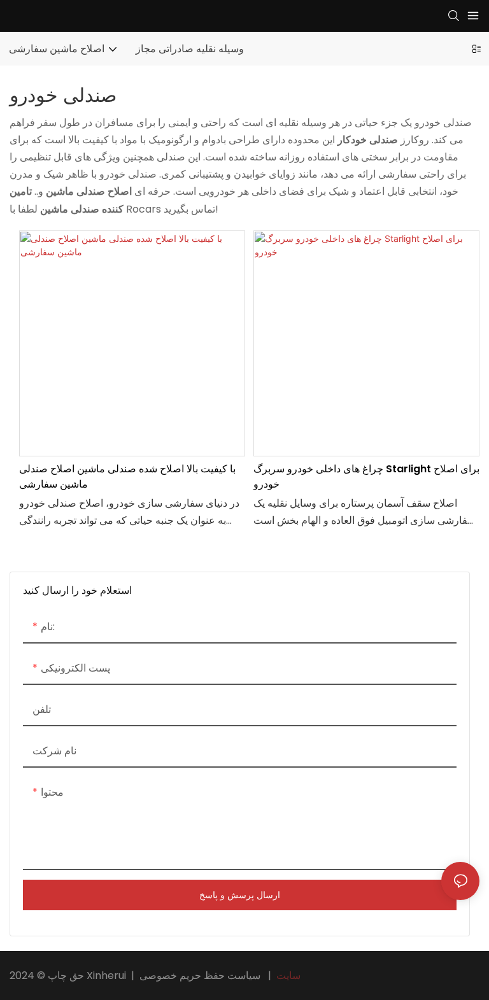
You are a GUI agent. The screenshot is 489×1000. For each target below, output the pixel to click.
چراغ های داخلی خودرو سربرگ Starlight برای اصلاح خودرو (366, 476)
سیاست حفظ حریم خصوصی (221, 975)
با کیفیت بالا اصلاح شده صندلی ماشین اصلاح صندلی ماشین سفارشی (127, 476)
